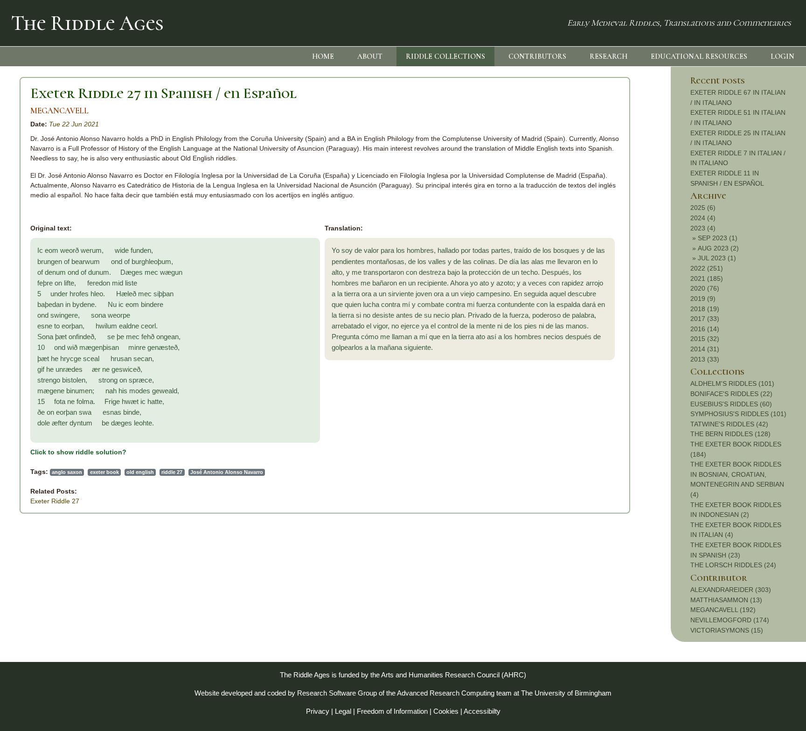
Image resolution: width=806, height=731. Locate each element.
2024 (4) (703, 218)
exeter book (104, 472)
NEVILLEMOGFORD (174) (729, 620)
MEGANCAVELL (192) (723, 609)
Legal (343, 711)
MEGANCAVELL (59, 111)
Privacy (317, 711)
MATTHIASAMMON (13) (726, 600)
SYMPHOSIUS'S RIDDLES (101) (738, 414)
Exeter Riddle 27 (54, 501)
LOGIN (782, 56)
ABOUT (369, 56)
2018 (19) (704, 309)
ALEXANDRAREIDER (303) (730, 589)
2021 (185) (706, 278)
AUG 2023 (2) (718, 248)
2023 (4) (703, 228)
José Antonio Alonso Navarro (226, 472)
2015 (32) (704, 338)
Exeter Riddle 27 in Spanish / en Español (163, 93)
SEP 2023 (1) (717, 238)
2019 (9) (703, 298)
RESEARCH (608, 56)
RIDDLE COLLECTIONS (445, 56)
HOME (323, 56)
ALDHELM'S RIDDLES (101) (732, 383)
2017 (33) (704, 318)
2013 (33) (704, 359)
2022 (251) (706, 268)
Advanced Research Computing (445, 693)
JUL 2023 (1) (717, 258)
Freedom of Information (392, 711)
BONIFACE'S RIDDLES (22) (731, 393)
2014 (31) (704, 349)
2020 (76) (704, 288)
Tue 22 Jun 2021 (74, 124)
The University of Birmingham (566, 693)
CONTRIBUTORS (537, 56)
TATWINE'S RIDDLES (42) (729, 424)
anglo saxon (67, 472)
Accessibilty (482, 711)
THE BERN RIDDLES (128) (730, 434)
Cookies (446, 711)
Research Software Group (337, 693)
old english (140, 472)
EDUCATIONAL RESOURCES (699, 56)
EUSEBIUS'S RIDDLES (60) (731, 404)
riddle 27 (171, 472)
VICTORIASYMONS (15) (726, 630)
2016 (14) (704, 329)
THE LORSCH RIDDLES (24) (733, 565)
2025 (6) (703, 207)
